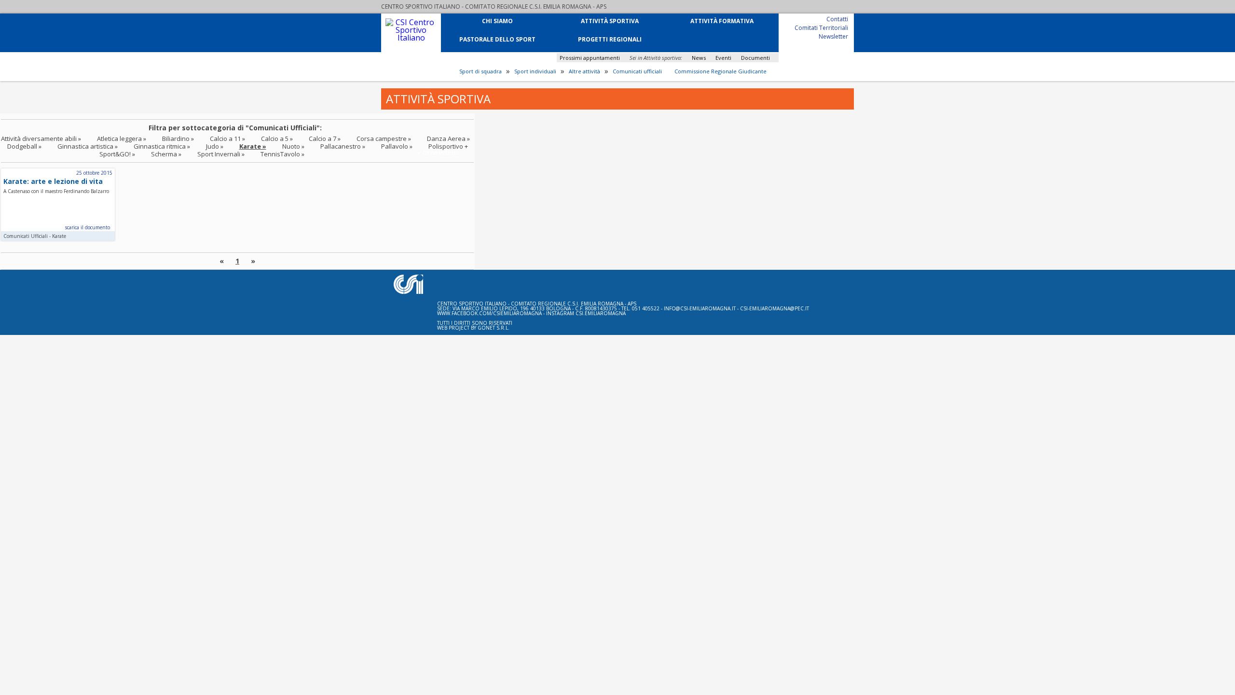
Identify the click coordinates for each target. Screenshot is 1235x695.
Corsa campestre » (384, 138)
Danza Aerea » (448, 138)
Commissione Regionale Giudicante (720, 71)
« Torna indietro (438, 152)
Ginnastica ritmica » (162, 146)
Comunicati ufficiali (637, 71)
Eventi (723, 57)
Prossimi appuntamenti (590, 57)
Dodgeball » (24, 146)
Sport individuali (535, 71)
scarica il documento (87, 227)
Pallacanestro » (342, 146)
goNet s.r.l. (493, 327)
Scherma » (166, 154)
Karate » (252, 146)
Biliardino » (178, 138)
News (699, 57)
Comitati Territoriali (821, 27)
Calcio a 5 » (277, 138)
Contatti (837, 18)
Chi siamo (497, 20)
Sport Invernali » (221, 154)
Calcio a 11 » (227, 138)
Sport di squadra (480, 71)
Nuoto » (293, 146)
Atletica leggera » (121, 138)
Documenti (755, 57)
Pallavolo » (396, 146)
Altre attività (584, 71)
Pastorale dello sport (497, 38)
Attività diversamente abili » (41, 138)
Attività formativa (722, 20)
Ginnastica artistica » (87, 146)
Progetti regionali (610, 38)
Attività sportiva (610, 20)
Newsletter (833, 36)
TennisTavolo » (282, 154)
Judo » (214, 146)
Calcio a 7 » (325, 138)
